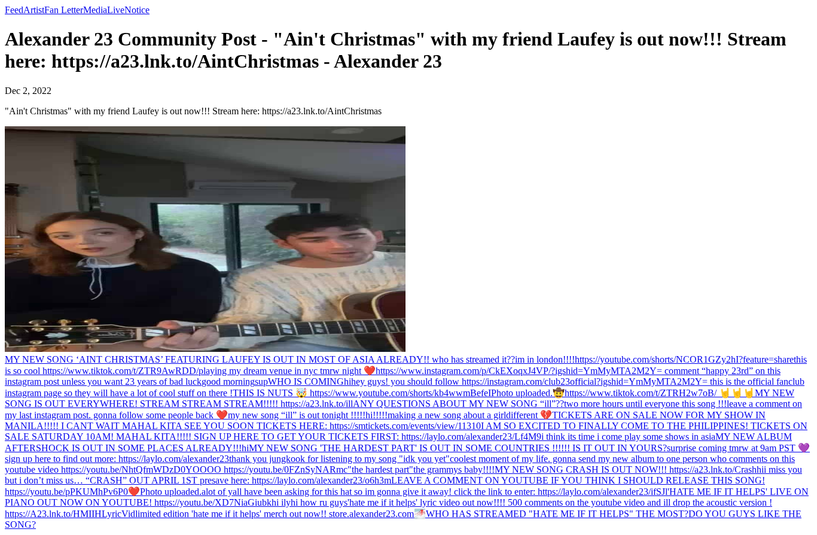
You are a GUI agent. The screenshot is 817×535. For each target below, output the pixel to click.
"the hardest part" (380, 469)
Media (95, 10)
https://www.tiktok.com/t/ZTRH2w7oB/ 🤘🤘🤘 (660, 393)
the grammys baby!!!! (454, 469)
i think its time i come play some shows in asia (628, 436)
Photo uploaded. (522, 393)
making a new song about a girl (447, 415)
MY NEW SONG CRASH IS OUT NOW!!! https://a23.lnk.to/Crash (626, 469)
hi (347, 381)
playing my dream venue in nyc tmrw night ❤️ (287, 371)
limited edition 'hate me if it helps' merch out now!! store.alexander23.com (274, 514)
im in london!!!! (545, 359)
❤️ (134, 492)
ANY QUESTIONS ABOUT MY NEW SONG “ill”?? (458, 404)
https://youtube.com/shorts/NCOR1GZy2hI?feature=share (684, 359)
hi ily (281, 502)
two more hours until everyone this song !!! (645, 404)
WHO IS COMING (306, 381)
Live (115, 10)
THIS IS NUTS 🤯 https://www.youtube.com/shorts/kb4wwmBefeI (362, 393)
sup (261, 381)
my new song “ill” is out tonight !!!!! (296, 415)
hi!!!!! (376, 415)
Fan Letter (63, 10)
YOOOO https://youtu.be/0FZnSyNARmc (266, 469)
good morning (228, 381)
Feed (14, 10)
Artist (33, 10)
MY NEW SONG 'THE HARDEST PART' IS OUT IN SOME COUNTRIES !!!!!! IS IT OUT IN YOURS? (458, 448)
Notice (137, 10)
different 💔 (529, 415)
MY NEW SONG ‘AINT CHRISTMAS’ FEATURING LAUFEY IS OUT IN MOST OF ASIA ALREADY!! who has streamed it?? (260, 359)
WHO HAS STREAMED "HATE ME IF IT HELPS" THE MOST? (557, 514)
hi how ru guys (319, 502)
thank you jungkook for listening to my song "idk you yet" (339, 459)
